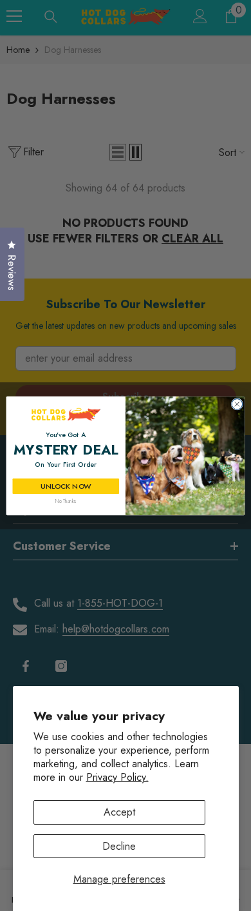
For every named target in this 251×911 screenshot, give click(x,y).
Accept (119, 812)
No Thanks (65, 500)
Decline (119, 846)
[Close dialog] (237, 403)
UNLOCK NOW (66, 485)
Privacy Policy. (117, 777)
